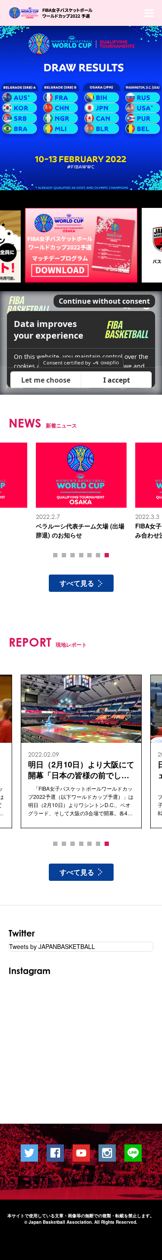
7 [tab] (107, 555)
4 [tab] (81, 555)
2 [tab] (64, 555)
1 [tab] (55, 555)
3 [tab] (72, 555)
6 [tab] (98, 555)
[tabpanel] (81, 491)
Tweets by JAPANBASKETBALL (52, 946)
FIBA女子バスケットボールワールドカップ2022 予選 (51, 13)
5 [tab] (89, 555)
